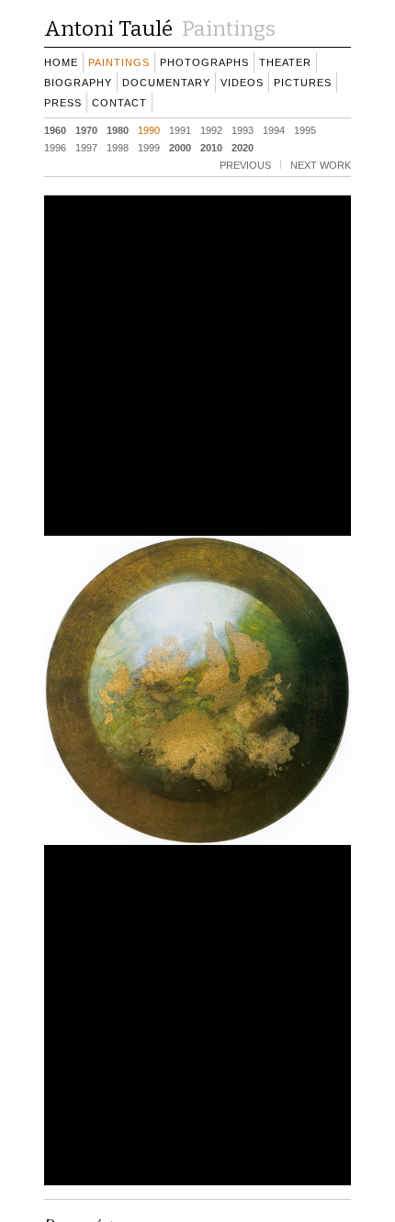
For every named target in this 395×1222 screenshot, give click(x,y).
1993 (242, 129)
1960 (55, 129)
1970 (86, 129)
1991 (180, 129)
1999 (149, 146)
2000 (180, 146)
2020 (242, 146)
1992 (211, 129)
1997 (86, 146)
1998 (118, 146)
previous (245, 164)
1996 (55, 146)
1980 (118, 129)
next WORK (320, 164)
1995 (305, 129)
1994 (274, 129)
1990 (149, 129)
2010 (211, 146)
